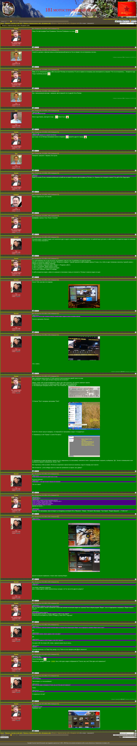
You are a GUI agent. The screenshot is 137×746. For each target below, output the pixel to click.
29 (58, 91)
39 (58, 313)
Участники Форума (123, 19)
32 (58, 153)
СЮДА (53, 661)
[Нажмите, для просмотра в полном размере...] (84, 307)
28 (58, 69)
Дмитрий (16, 237)
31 (58, 132)
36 (58, 237)
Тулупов (16, 28)
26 (58, 28)
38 (58, 279)
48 (58, 654)
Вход (95, 16)
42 (58, 473)
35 (58, 215)
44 (58, 516)
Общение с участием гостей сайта (13, 23)
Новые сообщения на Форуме (111, 19)
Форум (2, 23)
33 (58, 173)
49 (58, 675)
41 (58, 376)
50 (58, 703)
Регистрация (90, 16)
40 (58, 335)
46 (58, 603)
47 (58, 624)
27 (58, 50)
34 (58, 194)
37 (58, 258)
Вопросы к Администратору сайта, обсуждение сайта (37, 23)
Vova (16, 50)
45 (58, 582)
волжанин (16, 194)
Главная (47, 16)
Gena (16, 110)
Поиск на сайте (132, 19)
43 (58, 495)
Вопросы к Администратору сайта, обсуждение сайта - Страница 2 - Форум (68, 16)
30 (58, 110)
